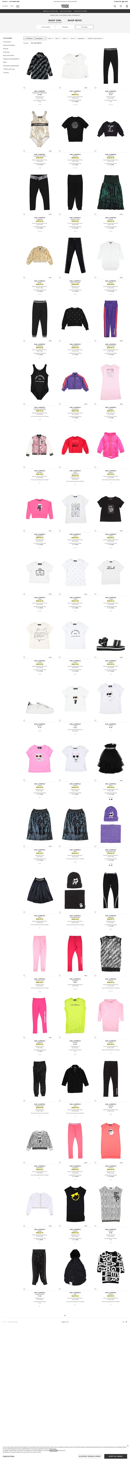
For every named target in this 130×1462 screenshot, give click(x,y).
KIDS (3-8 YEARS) (65, 11)
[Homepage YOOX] (65, 6)
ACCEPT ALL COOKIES (116, 1456)
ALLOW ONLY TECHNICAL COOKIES (89, 1456)
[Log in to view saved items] (121, 6)
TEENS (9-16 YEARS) (80, 11)
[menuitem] (5, 6)
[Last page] (125, 1322)
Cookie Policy (53, 1450)
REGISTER (118, 1)
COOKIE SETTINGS (8, 1456)
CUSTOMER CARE (14, 1)
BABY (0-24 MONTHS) (50, 11)
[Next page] (117, 1322)
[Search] (115, 6)
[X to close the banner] (127, 1445)
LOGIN (125, 2)
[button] (12, 42)
